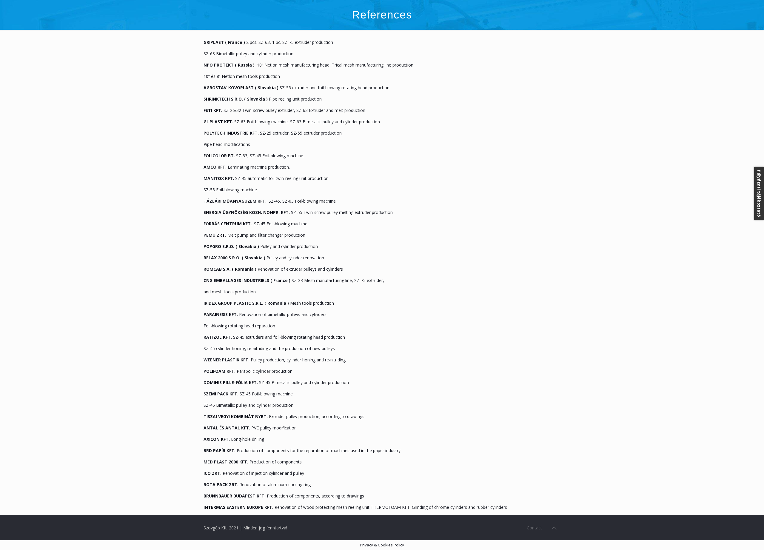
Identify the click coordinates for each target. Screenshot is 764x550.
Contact (534, 528)
